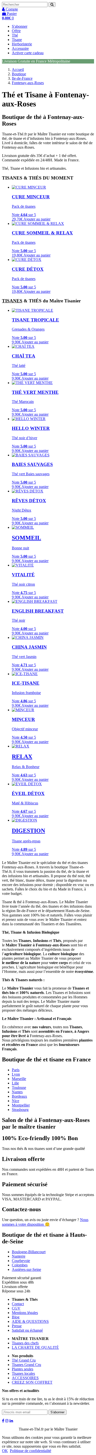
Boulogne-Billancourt (29, 1252)
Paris (15, 1070)
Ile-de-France (22, 78)
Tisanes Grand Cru (26, 1365)
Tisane (17, 40)
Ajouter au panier (36, 219)
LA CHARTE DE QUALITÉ (35, 1347)
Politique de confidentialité (30, 1451)
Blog (15, 1317)
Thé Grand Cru (24, 1360)
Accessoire (20, 48)
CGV (16, 1308)
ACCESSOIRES (25, 1378)
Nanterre (18, 1256)
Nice (15, 1101)
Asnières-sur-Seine (26, 1269)
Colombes (20, 1265)
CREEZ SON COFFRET (32, 1382)
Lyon (16, 1074)
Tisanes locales (23, 1373)
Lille (15, 1083)
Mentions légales (25, 1313)
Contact (18, 1304)
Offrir (16, 31)
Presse (17, 1326)
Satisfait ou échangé (27, 1330)
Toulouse (19, 1087)
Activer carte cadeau (28, 53)
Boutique (19, 74)
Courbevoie (21, 1261)
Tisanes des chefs (25, 1343)
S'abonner (19, 26)
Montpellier (21, 1105)
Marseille (19, 1079)
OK (5, 1451)
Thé (15, 35)
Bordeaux (19, 1096)
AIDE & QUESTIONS (30, 1321)
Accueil (18, 69)
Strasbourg (20, 1109)
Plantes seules (22, 1369)
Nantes (17, 1092)
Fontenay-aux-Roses (28, 83)
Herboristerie (22, 44)
